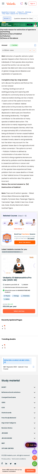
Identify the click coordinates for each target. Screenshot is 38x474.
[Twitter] (10, 464)
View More (18, 229)
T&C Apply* (31, 238)
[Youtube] (15, 464)
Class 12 (20, 12)
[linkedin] (6, 464)
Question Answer (8, 12)
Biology (28, 12)
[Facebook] (2, 463)
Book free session (25, 242)
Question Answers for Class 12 (24, 19)
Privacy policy (6, 459)
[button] (7, 223)
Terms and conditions (19, 459)
